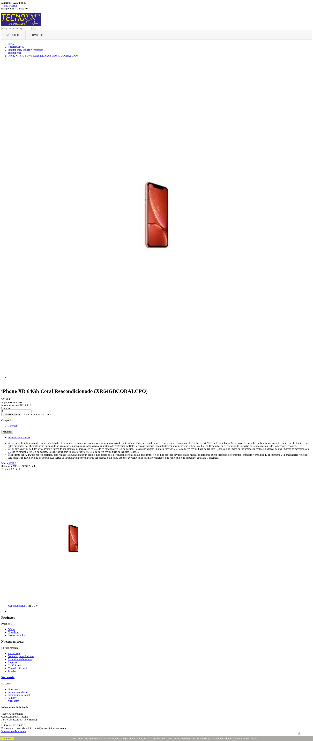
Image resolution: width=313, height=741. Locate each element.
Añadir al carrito (11, 414)
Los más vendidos (17, 635)
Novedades (13, 632)
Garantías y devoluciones (21, 656)
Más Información (10, 405)
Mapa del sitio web (17, 668)
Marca (4, 463)
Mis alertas (13, 700)
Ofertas (11, 629)
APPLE (12, 463)
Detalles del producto (19, 437)
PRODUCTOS (13, 35)
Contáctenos (14, 665)
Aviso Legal (14, 653)
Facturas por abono (18, 692)
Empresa (12, 662)
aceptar (7, 738)
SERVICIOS (36, 35)
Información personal (19, 695)
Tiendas (12, 671)
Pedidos (12, 698)
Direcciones (14, 689)
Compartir (13, 426)
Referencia (7, 466)
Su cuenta (8, 677)
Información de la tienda (13, 731)
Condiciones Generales (20, 659)
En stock (5, 469)
